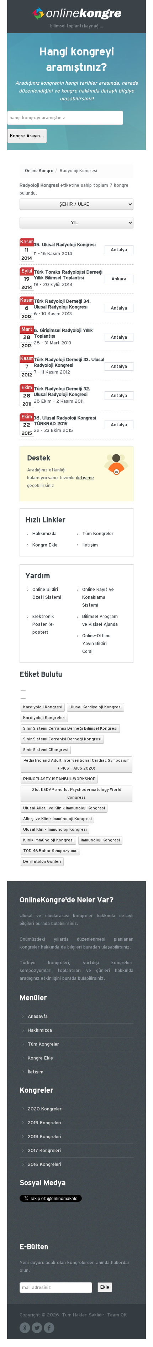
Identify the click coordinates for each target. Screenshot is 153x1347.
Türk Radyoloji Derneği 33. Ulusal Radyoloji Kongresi (69, 363)
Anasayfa (38, 1016)
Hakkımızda (44, 534)
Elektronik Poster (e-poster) (43, 624)
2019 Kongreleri (44, 1123)
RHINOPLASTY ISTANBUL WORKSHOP (59, 779)
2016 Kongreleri (44, 1164)
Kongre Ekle (45, 545)
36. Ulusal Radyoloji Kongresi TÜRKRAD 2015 (65, 421)
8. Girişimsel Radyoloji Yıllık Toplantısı (63, 333)
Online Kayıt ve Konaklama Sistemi (98, 597)
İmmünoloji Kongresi (100, 840)
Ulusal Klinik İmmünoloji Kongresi (55, 829)
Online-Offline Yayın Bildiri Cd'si (96, 644)
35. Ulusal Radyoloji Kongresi (65, 245)
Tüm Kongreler (98, 534)
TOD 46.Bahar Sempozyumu (50, 851)
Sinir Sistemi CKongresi (45, 750)
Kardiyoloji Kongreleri (44, 718)
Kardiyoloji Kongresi (42, 707)
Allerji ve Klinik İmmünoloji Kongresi (57, 819)
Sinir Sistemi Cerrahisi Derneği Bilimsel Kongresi (70, 728)
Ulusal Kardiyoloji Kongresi (95, 707)
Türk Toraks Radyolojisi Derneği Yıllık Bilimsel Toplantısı (68, 275)
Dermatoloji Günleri (42, 861)
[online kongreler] (76, 13)
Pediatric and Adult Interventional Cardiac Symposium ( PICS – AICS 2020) (76, 764)
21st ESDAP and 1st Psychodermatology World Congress (76, 793)
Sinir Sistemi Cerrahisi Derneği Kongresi (62, 739)
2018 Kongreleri (44, 1137)
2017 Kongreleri (44, 1150)
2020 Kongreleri (45, 1109)
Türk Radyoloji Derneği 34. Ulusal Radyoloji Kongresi (62, 304)
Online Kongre (39, 171)
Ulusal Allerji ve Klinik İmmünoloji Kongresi (64, 808)
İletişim (90, 545)
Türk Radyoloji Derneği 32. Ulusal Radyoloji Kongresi (62, 392)
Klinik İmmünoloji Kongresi (48, 840)
